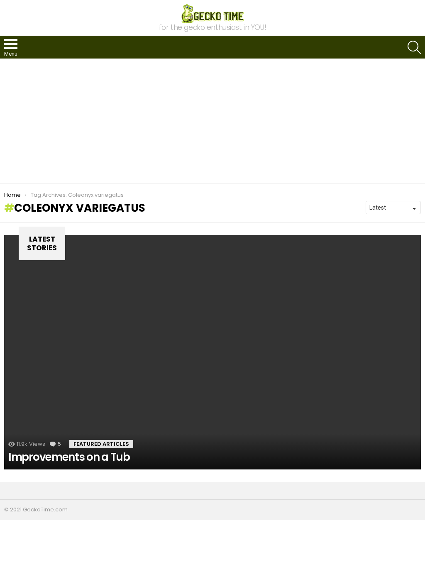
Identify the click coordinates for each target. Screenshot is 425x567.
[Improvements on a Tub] (212, 352)
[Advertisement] (212, 121)
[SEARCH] (414, 47)
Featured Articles (101, 444)
